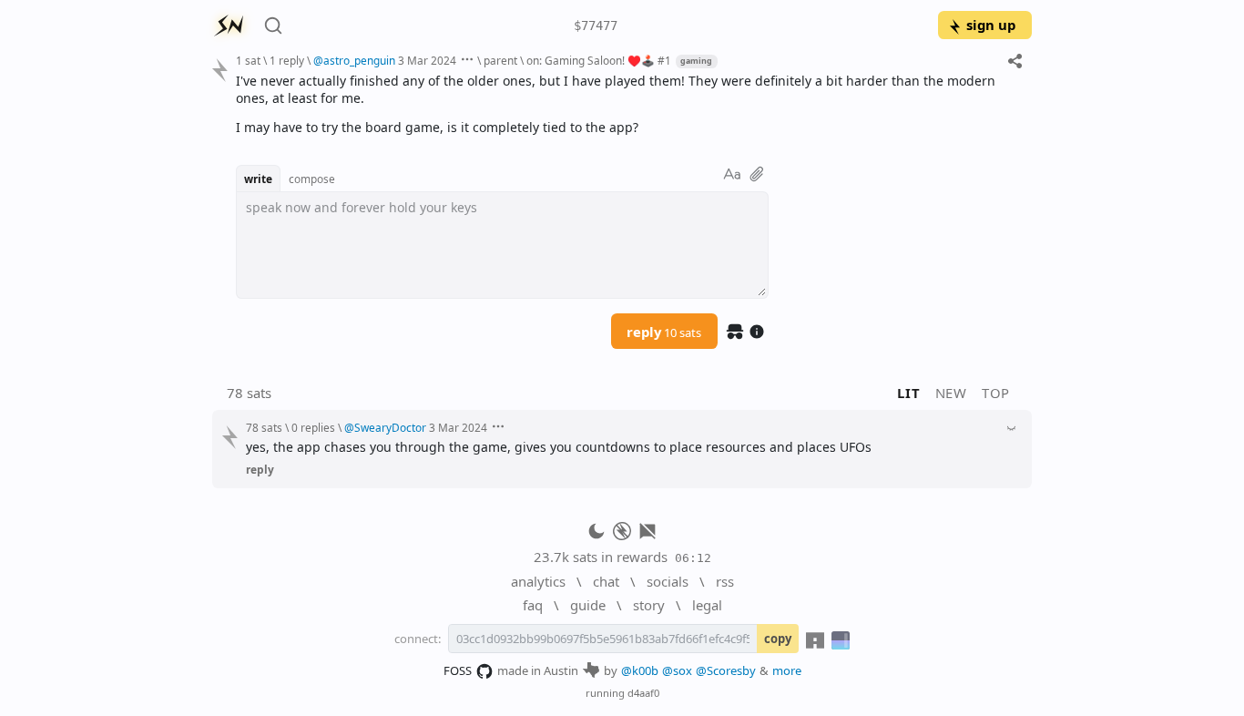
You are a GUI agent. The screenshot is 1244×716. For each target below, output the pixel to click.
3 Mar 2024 (427, 60)
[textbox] (627, 104)
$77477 (595, 25)
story (649, 605)
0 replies (313, 427)
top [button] (996, 393)
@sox (677, 670)
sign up (990, 24)
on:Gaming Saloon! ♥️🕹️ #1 (598, 60)
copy (777, 638)
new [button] (951, 393)
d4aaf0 (643, 693)
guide (588, 605)
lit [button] (908, 393)
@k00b (639, 670)
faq (533, 605)
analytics (538, 581)
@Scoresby (726, 670)
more (786, 670)
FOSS (458, 670)
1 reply (287, 60)
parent (500, 60)
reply (664, 331)
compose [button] (312, 178)
